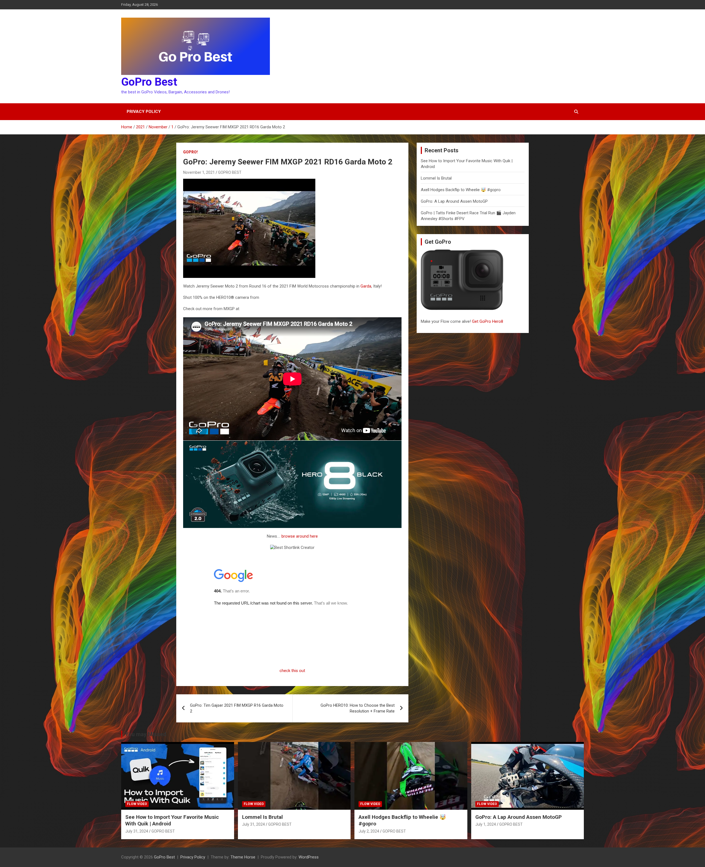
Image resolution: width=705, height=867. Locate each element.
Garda (365, 286)
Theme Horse (243, 857)
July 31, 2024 (136, 831)
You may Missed (145, 734)
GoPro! (190, 152)
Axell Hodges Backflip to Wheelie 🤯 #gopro (461, 189)
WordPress (309, 857)
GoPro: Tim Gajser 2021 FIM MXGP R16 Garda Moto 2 (236, 708)
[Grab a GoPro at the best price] (292, 443)
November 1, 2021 (199, 172)
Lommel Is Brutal (436, 178)
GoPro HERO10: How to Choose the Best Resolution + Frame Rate (358, 708)
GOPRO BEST (230, 172)
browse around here (299, 536)
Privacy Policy (144, 111)
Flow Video (137, 804)
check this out (292, 670)
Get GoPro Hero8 (488, 321)
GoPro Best (149, 81)
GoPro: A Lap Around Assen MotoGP (454, 201)
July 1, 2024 (485, 824)
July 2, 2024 (369, 831)
